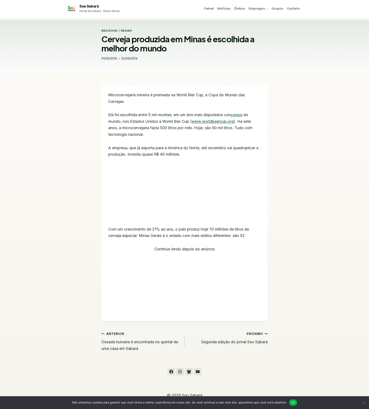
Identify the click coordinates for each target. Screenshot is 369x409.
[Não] (364, 402)
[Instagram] (180, 371)
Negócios (109, 30)
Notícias (223, 8)
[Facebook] (171, 371)
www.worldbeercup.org (213, 121)
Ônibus (239, 8)
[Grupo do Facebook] (189, 371)
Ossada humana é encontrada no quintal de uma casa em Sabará (139, 341)
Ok (293, 402)
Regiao (126, 30)
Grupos (277, 8)
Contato (293, 8)
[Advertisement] (184, 194)
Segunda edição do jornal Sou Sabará (234, 338)
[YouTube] (198, 371)
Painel (209, 8)
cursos (236, 114)
